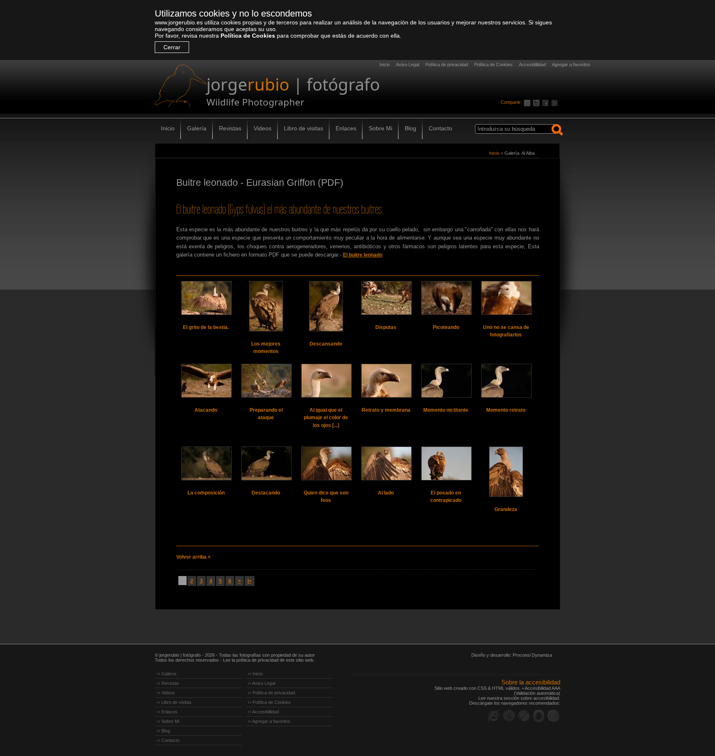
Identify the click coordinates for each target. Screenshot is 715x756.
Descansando (326, 343)
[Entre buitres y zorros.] (386, 298)
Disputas (385, 327)
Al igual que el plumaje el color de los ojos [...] (326, 418)
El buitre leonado (362, 254)
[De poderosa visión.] (326, 381)
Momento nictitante (445, 410)
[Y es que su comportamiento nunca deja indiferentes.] (506, 298)
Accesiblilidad (532, 64)
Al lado (386, 492)
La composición (206, 492)
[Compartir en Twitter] (537, 102)
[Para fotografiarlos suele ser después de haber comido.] (266, 306)
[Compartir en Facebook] (546, 102)
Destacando (266, 492)
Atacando (205, 410)
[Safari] (553, 715)
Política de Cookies (248, 35)
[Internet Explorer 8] (494, 715)
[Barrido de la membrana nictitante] (386, 381)
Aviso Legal (407, 64)
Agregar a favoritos (571, 64)
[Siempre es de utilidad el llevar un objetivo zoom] (446, 463)
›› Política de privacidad (271, 692)
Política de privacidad (446, 64)
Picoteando (446, 327)
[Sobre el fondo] (266, 463)
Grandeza (505, 509)
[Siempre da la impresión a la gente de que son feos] (326, 463)
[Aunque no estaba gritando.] (206, 298)
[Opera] (538, 715)
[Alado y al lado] (386, 463)
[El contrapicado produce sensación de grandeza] (506, 471)
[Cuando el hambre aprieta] (206, 381)
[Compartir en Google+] (555, 102)
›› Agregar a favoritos (269, 721)
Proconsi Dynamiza (532, 655)
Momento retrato (505, 410)
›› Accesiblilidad (263, 711)
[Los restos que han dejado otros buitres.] (446, 298)
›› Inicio (255, 673)
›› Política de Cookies (269, 702)
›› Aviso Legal (261, 683)
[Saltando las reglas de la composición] (206, 463)
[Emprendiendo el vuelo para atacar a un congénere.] (266, 381)
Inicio (384, 64)
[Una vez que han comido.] (326, 306)
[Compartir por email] (528, 102)
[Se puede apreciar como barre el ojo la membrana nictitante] (446, 381)
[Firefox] (509, 715)
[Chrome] (523, 715)
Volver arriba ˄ (193, 556)
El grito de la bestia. (206, 327)
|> (249, 580)
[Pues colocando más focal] (506, 381)
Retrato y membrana (386, 410)
